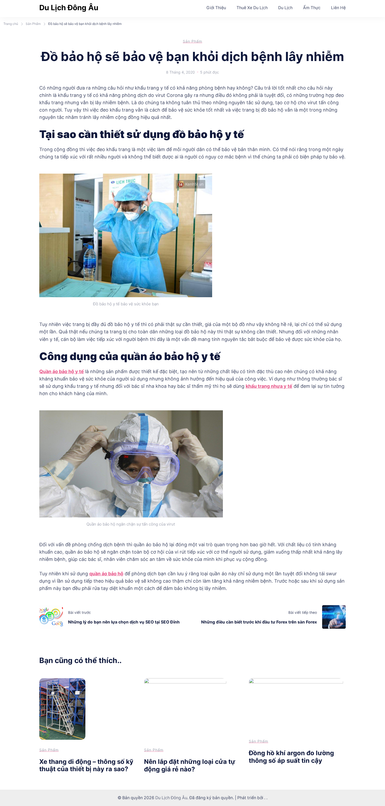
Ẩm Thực (312, 7)
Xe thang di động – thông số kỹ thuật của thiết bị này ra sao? (86, 765)
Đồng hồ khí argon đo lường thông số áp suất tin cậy (291, 756)
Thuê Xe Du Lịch (252, 7)
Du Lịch (285, 7)
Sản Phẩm (192, 41)
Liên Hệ (338, 7)
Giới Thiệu (216, 7)
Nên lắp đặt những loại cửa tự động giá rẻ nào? (189, 765)
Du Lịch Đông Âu (68, 7)
